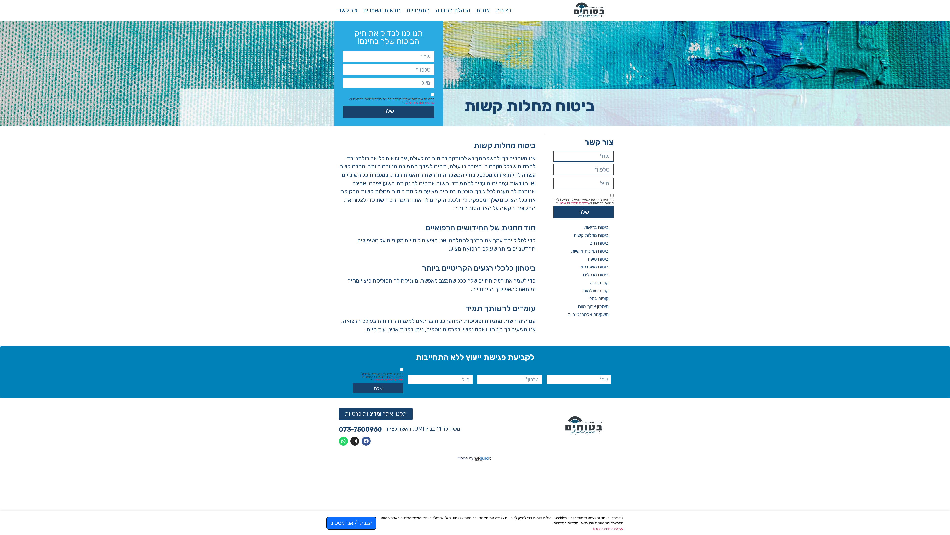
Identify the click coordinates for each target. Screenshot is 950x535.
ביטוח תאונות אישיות (590, 251)
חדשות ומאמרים (382, 10)
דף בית (504, 10)
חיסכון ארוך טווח (593, 306)
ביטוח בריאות (596, 227)
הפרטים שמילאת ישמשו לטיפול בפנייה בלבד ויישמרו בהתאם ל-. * (391, 101)
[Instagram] (354, 441)
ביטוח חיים (599, 243)
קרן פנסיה (599, 283)
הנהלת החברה (453, 10)
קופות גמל (599, 298)
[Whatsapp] (343, 441)
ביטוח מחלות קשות (591, 235)
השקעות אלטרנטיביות (588, 314)
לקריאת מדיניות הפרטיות (608, 529)
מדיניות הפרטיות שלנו (419, 102)
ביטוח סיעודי (597, 259)
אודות (483, 10)
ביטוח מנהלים (596, 275)
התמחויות (418, 10)
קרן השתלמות (596, 291)
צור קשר (347, 10)
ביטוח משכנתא (594, 267)
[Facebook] (366, 441)
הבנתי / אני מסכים (351, 523)
